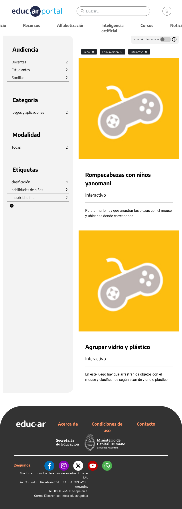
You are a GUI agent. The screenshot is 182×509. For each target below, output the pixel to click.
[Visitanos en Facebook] (49, 465)
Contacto (146, 423)
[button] (11, 206)
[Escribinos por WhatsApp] (107, 465)
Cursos (146, 25)
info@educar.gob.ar (74, 495)
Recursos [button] (31, 25)
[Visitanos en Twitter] (78, 465)
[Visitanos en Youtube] (93, 465)
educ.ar (28, 473)
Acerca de (68, 423)
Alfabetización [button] (71, 25)
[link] (166, 11)
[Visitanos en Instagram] (64, 465)
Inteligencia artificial (112, 28)
